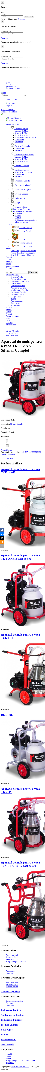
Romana (17, 118)
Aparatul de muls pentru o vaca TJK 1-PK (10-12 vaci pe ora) (20, 864)
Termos (18, 218)
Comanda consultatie (9, 112)
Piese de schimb (21, 135)
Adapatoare (19, 140)
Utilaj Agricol (19, 198)
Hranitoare (19, 142)
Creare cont (17, 88)
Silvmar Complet (25, 228)
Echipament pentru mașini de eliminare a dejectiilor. (26, 221)
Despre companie (12, 266)
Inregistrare (22, 19)
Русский (18, 120)
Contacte (9, 268)
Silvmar (22, 239)
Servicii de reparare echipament (22, 255)
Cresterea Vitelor (21, 129)
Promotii (9, 257)
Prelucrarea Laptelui (22, 181)
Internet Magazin (12, 124)
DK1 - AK (7, 714)
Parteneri (9, 262)
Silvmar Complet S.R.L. (20, 1067)
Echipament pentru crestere (25, 137)
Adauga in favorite (8, 454)
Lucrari (8, 259)
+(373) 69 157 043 (8, 110)
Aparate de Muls (21, 131)
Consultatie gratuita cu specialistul (23, 251)
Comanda (4, 38)
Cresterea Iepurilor (21, 166)
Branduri (9, 224)
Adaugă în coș (6, 450)
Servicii (9, 248)
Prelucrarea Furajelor (22, 189)
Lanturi (18, 216)
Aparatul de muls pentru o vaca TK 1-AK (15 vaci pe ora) (20, 557)
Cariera (8, 84)
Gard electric (27, 209)
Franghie (18, 213)
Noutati (8, 264)
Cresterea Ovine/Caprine (24, 155)
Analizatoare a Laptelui (23, 185)
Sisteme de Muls (21, 133)
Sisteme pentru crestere (24, 172)
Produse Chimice (21, 194)
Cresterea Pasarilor (21, 170)
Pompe (17, 203)
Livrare (8, 82)
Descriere (9, 458)
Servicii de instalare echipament (22, 253)
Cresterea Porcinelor (22, 146)
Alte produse (27, 211)
